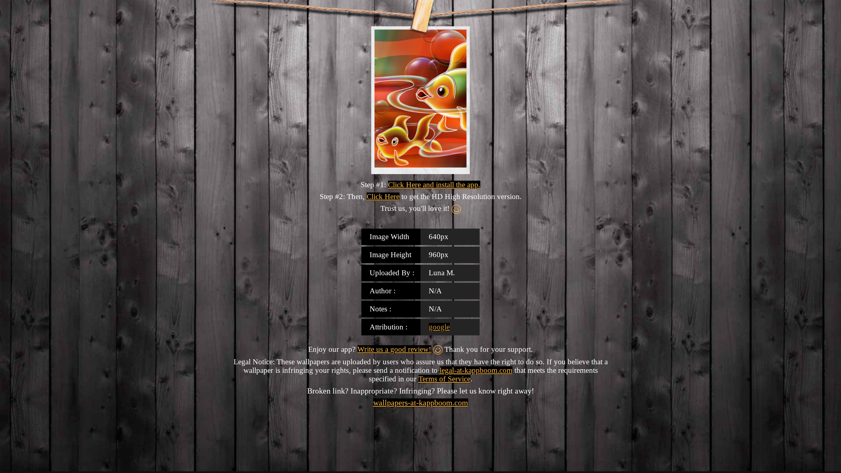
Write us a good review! (394, 349)
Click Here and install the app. (434, 185)
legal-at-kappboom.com (476, 370)
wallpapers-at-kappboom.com (420, 402)
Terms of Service (444, 379)
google (439, 327)
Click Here (383, 196)
